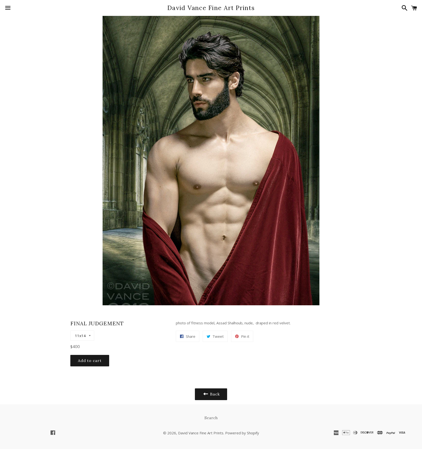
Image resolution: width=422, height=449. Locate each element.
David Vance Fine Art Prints (211, 8)
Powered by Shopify (242, 432)
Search (211, 418)
